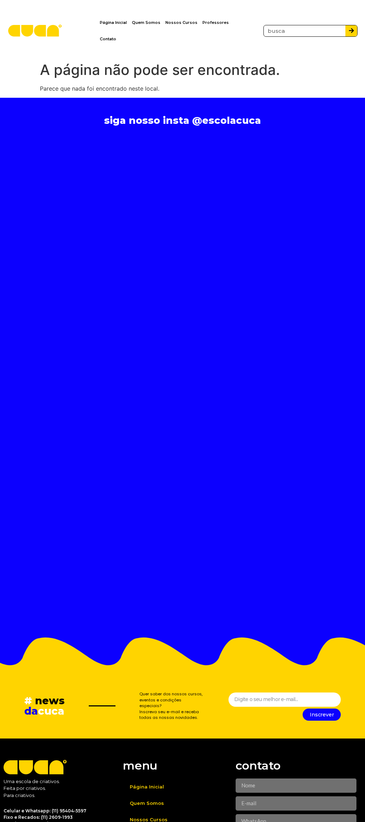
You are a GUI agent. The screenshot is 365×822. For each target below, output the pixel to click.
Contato (108, 38)
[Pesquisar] (351, 30)
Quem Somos (146, 22)
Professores (215, 22)
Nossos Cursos (181, 22)
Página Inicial (113, 22)
